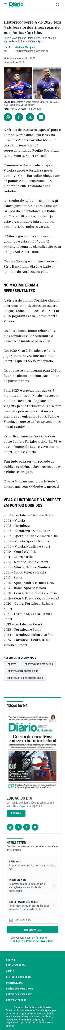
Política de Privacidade (39, 941)
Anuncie (10, 959)
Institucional (14, 983)
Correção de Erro (16, 1000)
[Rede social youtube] (35, 827)
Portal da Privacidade (19, 994)
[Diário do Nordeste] (16, 5)
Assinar (16, 813)
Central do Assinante (19, 977)
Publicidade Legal (16, 965)
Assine (10, 971)
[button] (5, 4)
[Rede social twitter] (26, 827)
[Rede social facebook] (18, 827)
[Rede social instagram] (10, 827)
